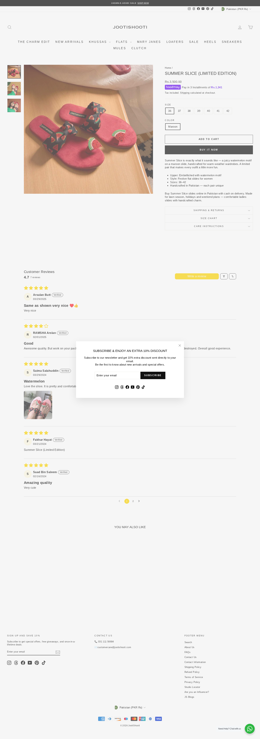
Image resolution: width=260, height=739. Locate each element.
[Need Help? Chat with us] (250, 729)
